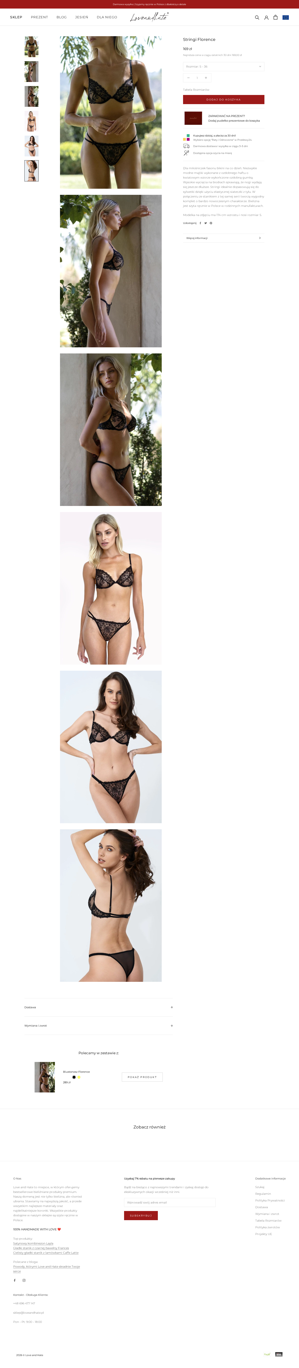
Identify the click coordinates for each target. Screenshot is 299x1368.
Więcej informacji (196, 238)
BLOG (62, 17)
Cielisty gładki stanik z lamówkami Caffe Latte (46, 1253)
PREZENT (39, 17)
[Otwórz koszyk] (275, 17)
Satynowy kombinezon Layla (33, 1243)
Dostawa (30, 1007)
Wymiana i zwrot (35, 1025)
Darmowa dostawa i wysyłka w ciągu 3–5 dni (220, 145)
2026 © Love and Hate (29, 1355)
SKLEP (16, 17)
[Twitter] (205, 223)
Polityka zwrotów (267, 1227)
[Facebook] (200, 223)
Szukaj (259, 1187)
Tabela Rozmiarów (196, 90)
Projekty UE (263, 1234)
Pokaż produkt (142, 1077)
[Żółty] (79, 1077)
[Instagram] (24, 1280)
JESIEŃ (81, 17)
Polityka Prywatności (270, 1200)
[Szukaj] (257, 17)
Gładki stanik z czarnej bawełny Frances (41, 1248)
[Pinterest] (211, 223)
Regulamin (263, 1194)
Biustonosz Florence (76, 1071)
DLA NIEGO (107, 17)
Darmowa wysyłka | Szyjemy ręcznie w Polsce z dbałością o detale (149, 4)
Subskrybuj (141, 1215)
